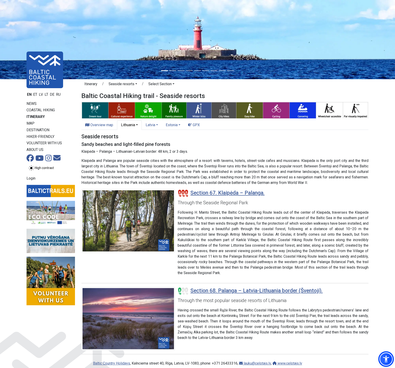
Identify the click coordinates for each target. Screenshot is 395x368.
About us (35, 149)
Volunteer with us (44, 143)
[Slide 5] (197, 70)
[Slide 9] (230, 70)
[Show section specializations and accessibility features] (224, 109)
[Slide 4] (189, 70)
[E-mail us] (57, 159)
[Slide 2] (172, 70)
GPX (196, 125)
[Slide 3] (181, 70)
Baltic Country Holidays (111, 363)
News (32, 103)
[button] (123, 84)
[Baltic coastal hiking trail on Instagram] (48, 159)
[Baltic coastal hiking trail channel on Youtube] (39, 159)
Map (31, 123)
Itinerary (36, 116)
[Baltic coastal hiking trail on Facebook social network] (30, 159)
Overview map (101, 125)
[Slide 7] (214, 70)
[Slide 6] (205, 70)
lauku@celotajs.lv (257, 363)
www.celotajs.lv (289, 363)
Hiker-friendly (40, 136)
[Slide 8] (222, 70)
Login (31, 178)
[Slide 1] (164, 70)
